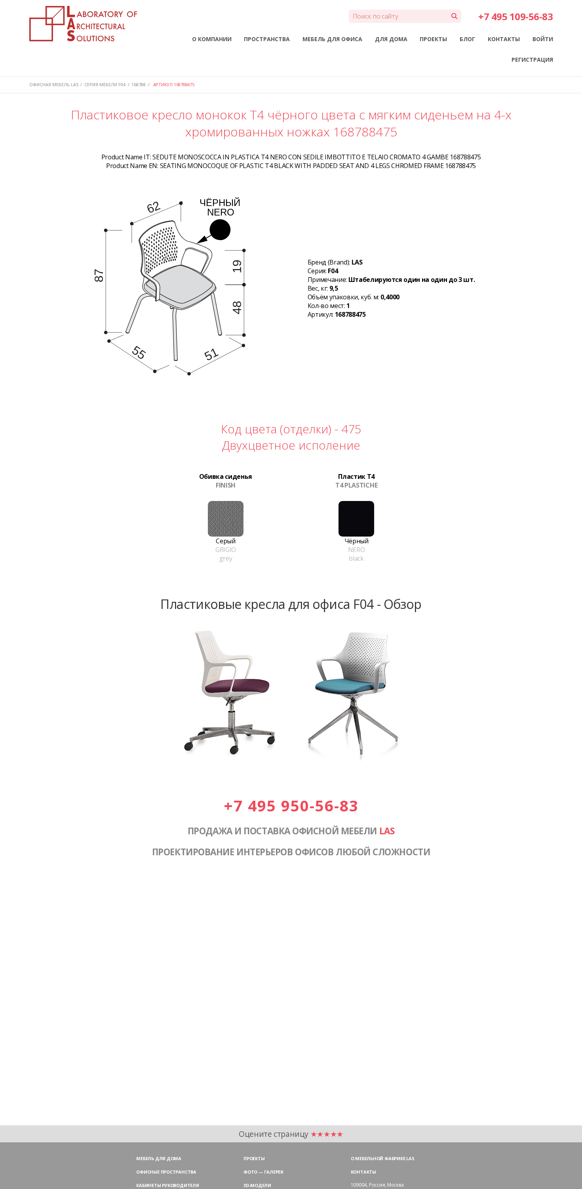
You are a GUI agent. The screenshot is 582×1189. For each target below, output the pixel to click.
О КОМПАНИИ (212, 39)
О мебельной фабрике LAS (383, 1158)
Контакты (363, 1172)
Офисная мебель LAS (53, 84)
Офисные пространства (166, 1172)
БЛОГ (467, 39)
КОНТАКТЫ (504, 39)
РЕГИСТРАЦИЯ (532, 59)
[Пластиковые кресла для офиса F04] (291, 760)
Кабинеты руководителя (167, 1185)
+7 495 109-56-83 (515, 16)
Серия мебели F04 (105, 84)
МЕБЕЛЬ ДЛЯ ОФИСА (332, 39)
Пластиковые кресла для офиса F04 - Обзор (290, 603)
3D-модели (257, 1185)
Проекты (253, 1158)
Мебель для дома (158, 1158)
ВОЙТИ (543, 39)
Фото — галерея (263, 1172)
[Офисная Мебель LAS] (83, 24)
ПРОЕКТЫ (433, 39)
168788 (138, 84)
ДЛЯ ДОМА (391, 39)
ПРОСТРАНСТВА (267, 39)
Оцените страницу (291, 1134)
